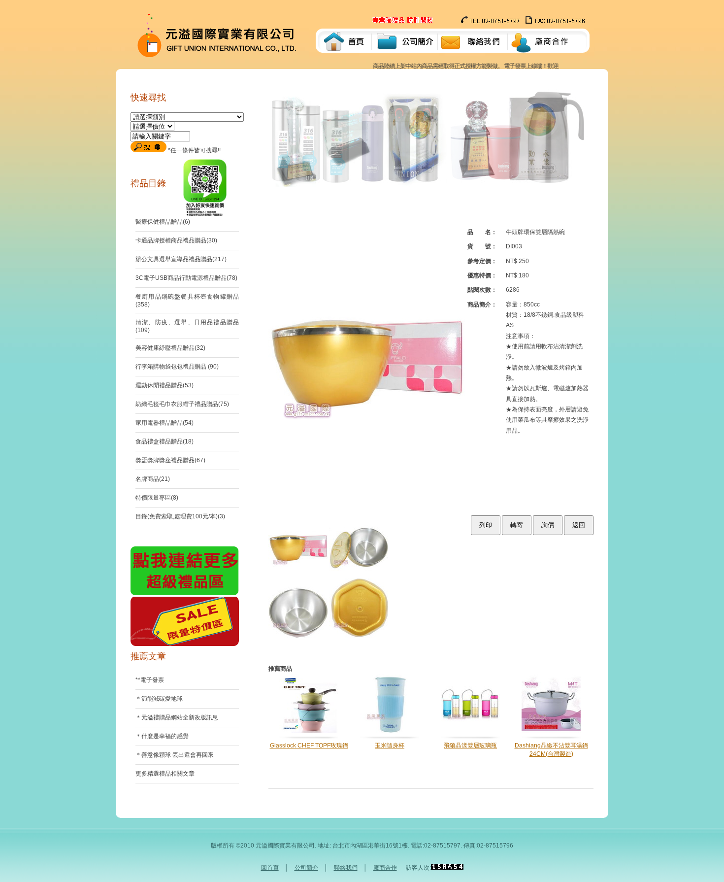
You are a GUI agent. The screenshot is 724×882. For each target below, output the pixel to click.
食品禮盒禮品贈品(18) (164, 441)
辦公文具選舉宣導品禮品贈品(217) (181, 259)
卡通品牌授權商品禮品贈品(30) (176, 240)
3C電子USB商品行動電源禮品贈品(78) (186, 277)
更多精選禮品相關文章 (165, 773)
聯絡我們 (346, 867)
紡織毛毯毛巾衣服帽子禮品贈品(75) (182, 404)
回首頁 (270, 867)
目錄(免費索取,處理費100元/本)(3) (180, 516)
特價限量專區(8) (156, 497)
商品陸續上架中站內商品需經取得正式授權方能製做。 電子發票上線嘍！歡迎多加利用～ (465, 66)
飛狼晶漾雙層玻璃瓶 (470, 745)
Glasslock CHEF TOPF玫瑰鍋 (309, 745)
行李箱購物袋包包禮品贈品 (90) (177, 366)
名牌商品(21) (152, 478)
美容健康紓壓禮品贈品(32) (170, 347)
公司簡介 (306, 867)
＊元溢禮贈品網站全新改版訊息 (176, 717)
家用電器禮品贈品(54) (164, 422)
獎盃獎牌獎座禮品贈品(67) (170, 460)
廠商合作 (385, 867)
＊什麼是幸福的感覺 (162, 736)
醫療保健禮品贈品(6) (162, 221)
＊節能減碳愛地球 (159, 698)
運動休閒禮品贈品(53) (164, 385)
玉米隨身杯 (389, 745)
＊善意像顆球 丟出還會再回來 (174, 754)
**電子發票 (149, 680)
